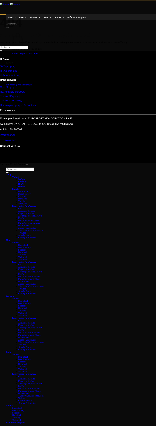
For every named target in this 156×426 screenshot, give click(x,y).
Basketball (23, 191)
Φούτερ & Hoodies (27, 237)
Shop (9, 174)
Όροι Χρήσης (7, 87)
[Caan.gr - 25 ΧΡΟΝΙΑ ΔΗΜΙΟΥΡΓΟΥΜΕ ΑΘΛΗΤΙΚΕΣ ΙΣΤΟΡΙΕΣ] (10, 4)
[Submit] (1, 50)
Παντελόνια (23, 225)
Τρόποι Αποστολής (11, 100)
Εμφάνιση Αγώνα (26, 213)
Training (22, 201)
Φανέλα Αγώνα (25, 291)
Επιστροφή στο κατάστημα (25, 53)
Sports (57, 17)
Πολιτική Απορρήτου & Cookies (18, 105)
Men (21, 17)
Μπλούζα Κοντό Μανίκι (29, 276)
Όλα (20, 208)
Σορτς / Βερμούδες (27, 228)
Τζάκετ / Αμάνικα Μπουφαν (31, 286)
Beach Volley (24, 194)
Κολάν (21, 218)
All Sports (22, 259)
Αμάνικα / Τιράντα (26, 211)
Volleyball (22, 203)
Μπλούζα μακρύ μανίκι (29, 223)
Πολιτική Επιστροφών (12, 91)
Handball (22, 198)
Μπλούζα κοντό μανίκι (28, 220)
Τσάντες (22, 233)
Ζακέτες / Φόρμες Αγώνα (30, 216)
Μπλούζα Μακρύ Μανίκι (29, 279)
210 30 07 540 (8, 140)
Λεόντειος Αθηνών (76, 17)
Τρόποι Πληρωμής (10, 96)
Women (33, 17)
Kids (46, 17)
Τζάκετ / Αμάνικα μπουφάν (30, 230)
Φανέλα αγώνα (25, 235)
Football (22, 196)
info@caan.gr (7, 134)
